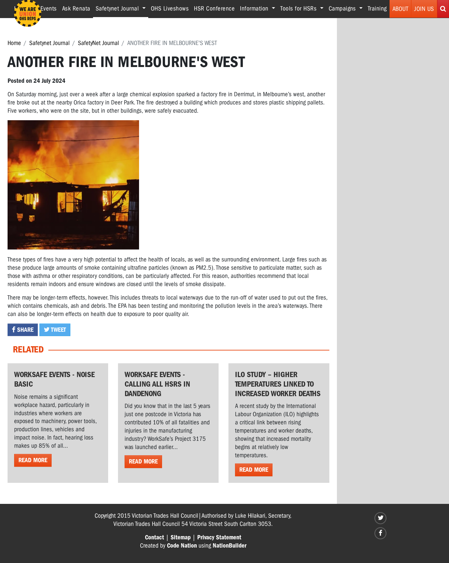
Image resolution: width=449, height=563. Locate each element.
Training (377, 8)
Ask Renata (76, 8)
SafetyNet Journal (98, 43)
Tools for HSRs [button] (299, 8)
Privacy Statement (219, 537)
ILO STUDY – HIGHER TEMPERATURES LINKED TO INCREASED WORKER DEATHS (277, 384)
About (400, 8)
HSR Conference (214, 8)
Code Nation (182, 545)
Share (24, 329)
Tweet (58, 329)
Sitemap (181, 537)
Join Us (424, 8)
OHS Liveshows (170, 8)
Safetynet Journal (49, 43)
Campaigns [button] (343, 8)
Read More (32, 460)
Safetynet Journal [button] (122, 8)
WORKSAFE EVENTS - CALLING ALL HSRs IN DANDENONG (157, 384)
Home (14, 43)
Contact (154, 537)
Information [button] (255, 8)
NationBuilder (230, 545)
